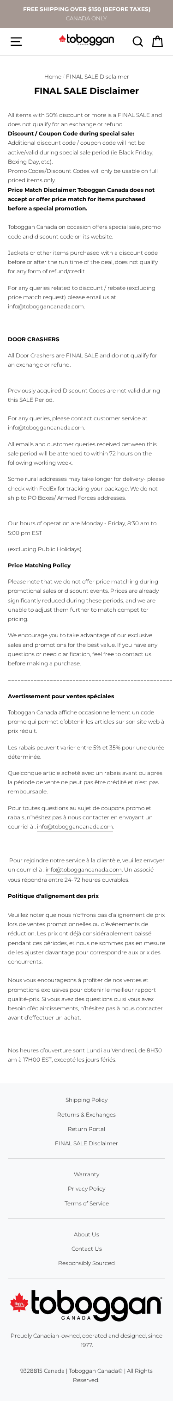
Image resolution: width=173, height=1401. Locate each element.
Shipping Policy (86, 1099)
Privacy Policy (86, 1188)
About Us (86, 1234)
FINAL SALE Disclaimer (86, 1143)
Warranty (86, 1174)
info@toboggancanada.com (75, 826)
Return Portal (86, 1128)
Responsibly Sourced (86, 1263)
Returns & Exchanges (86, 1114)
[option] (86, 14)
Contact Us (87, 1248)
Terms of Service (87, 1203)
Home (52, 76)
